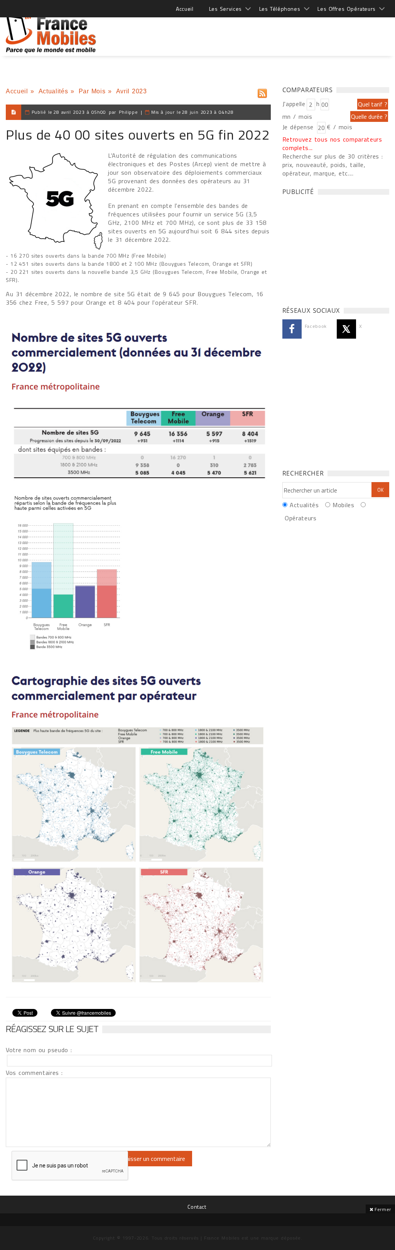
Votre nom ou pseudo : (39, 1050)
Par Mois (92, 91)
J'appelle (294, 104)
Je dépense (299, 127)
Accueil (184, 9)
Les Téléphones (279, 9)
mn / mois (297, 116)
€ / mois (339, 127)
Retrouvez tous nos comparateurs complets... (332, 143)
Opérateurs (300, 518)
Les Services (225, 9)
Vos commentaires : (34, 1072)
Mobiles (343, 504)
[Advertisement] (248, 30)
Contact (196, 1207)
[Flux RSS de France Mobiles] (262, 91)
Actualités (53, 91)
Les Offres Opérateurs (346, 9)
